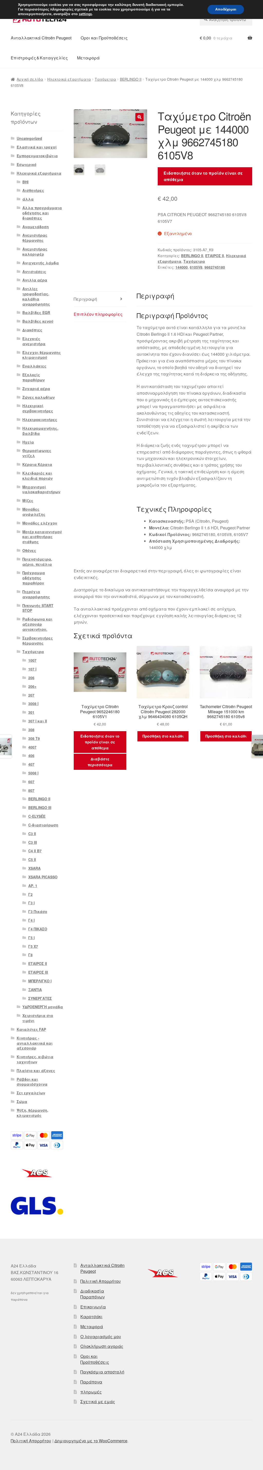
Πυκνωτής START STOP (37, 608)
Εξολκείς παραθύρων (33, 377)
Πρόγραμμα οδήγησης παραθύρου (33, 577)
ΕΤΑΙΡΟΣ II (214, 255)
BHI (25, 181)
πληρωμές (91, 1392)
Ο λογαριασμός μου (100, 1336)
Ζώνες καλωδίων (38, 397)
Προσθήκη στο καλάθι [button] (163, 736)
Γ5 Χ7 (33, 946)
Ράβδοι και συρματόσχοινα (32, 1082)
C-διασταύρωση (43, 824)
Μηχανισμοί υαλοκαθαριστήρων (41, 489)
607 (31, 781)
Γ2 (30, 894)
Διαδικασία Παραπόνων (92, 1294)
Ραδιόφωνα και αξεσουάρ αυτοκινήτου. (37, 624)
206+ (32, 686)
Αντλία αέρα (34, 279)
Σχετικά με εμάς (97, 1401)
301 (31, 712)
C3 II (32, 833)
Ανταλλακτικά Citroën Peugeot (41, 38)
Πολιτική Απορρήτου (100, 1281)
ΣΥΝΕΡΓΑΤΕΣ (40, 998)
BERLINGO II (131, 79)
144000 (181, 267)
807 (31, 790)
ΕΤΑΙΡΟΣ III (38, 972)
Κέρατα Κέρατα (37, 464)
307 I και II (37, 720)
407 (31, 764)
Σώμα (22, 1101)
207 (31, 695)
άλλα (28, 199)
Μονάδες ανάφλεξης (33, 512)
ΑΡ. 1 (32, 885)
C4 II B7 (35, 850)
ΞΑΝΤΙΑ (35, 989)
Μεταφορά (88, 58)
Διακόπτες (32, 329)
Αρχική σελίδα (30, 79)
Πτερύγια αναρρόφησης (36, 594)
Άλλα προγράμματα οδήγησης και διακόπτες (42, 212)
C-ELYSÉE (36, 816)
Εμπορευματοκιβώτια (37, 155)
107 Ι (32, 668)
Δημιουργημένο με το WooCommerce (90, 1441)
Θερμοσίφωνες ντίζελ (36, 453)
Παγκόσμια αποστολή (102, 1372)
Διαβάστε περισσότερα (100, 761)
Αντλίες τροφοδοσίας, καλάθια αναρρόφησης (36, 296)
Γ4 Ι (31, 920)
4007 (32, 747)
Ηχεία (28, 442)
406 (31, 755)
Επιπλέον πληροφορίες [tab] (98, 314)
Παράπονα (91, 1382)
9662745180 (214, 267)
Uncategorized (29, 138)
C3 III (32, 842)
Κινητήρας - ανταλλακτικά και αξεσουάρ (35, 1043)
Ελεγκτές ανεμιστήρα (33, 341)
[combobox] (226, 19)
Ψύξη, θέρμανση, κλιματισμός (32, 1113)
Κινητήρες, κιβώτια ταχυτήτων (35, 1059)
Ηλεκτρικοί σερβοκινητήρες (37, 408)
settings (85, 14)
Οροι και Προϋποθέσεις (104, 38)
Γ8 (30, 954)
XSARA (34, 868)
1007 (32, 660)
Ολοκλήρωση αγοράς (101, 1346)
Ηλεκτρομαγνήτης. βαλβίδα (40, 431)
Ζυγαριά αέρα (36, 388)
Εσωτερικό (26, 164)
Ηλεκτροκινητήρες (39, 419)
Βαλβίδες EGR (36, 312)
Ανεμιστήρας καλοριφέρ (35, 251)
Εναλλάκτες (34, 366)
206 (31, 677)
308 (31, 729)
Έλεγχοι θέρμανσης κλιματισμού (41, 355)
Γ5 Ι (31, 937)
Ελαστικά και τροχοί (37, 147)
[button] (139, 117)
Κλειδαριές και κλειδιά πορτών (37, 475)
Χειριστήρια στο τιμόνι (37, 1018)
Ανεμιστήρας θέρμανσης (35, 238)
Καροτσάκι (91, 1316)
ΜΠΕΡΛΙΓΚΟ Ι (40, 980)
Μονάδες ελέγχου (39, 523)
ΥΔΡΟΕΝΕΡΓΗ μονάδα (42, 1006)
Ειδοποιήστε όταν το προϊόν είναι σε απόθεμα (203, 176)
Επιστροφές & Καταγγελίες (39, 58)
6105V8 (196, 267)
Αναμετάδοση (35, 226)
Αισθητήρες (33, 190)
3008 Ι (33, 703)
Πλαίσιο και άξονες (36, 1070)
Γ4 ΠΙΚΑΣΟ (37, 928)
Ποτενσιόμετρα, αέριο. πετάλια (37, 561)
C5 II (32, 859)
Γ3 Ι (31, 902)
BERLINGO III (39, 807)
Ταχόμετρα (105, 79)
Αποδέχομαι (225, 9)
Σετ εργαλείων (31, 1092)
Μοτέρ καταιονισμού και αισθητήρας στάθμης (42, 536)
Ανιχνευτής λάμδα (40, 262)
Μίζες (27, 500)
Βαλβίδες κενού (37, 321)
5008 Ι (33, 772)
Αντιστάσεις (34, 271)
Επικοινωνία (93, 1307)
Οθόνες (29, 550)
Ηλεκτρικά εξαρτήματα (69, 79)
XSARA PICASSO (43, 876)
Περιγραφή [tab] (85, 299)
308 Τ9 (34, 738)
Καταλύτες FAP (31, 1029)
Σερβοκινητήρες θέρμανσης (37, 640)
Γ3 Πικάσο (37, 911)
